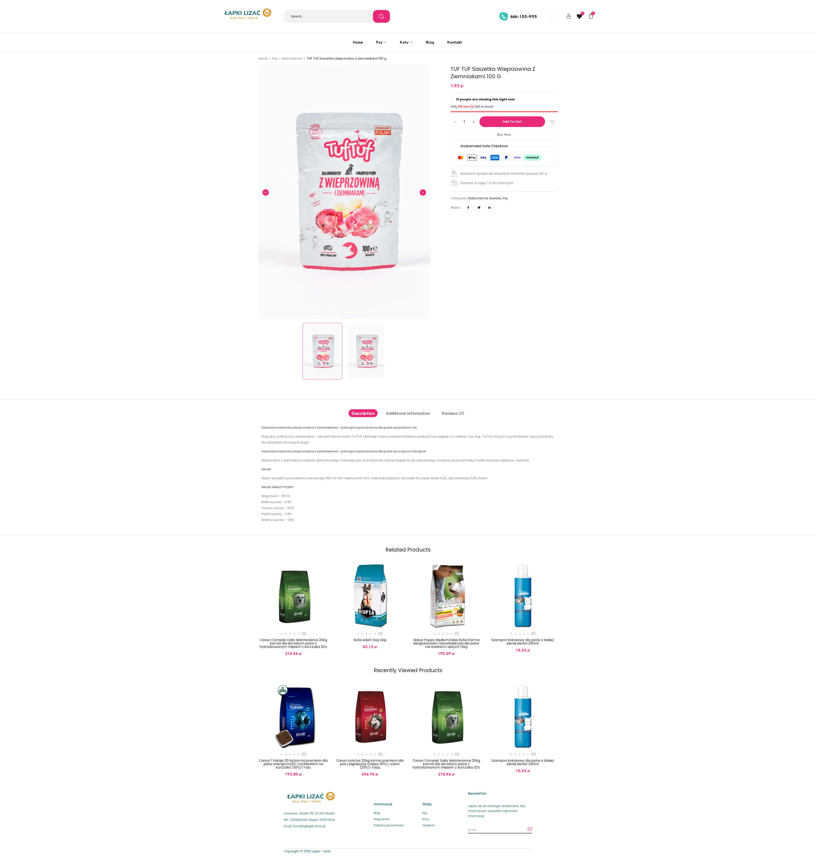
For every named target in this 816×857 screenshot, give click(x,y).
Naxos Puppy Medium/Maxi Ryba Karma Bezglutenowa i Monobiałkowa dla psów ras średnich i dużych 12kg (446, 643)
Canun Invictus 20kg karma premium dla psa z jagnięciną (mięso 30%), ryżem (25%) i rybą (370, 764)
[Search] (381, 16)
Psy (275, 58)
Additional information (408, 413)
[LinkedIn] (489, 207)
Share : (455, 207)
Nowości (495, 198)
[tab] (363, 413)
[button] (591, 15)
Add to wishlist (552, 121)
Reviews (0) (453, 413)
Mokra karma (292, 58)
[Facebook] (468, 207)
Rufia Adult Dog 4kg (370, 640)
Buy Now (504, 135)
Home (263, 58)
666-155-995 (523, 16)
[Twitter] (479, 207)
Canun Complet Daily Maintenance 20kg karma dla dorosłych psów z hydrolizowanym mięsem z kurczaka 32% (293, 643)
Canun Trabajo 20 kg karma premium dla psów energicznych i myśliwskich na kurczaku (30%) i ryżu (293, 764)
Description (363, 413)
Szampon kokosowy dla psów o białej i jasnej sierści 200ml (522, 641)
